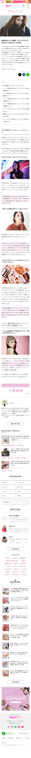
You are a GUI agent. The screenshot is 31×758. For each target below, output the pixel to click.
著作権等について (20, 738)
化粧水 (7, 571)
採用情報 (27, 738)
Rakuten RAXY (8, 6)
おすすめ (15, 558)
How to (4, 69)
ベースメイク (20, 482)
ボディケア (20, 487)
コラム (3, 496)
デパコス (23, 571)
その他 (19, 496)
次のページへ (15, 385)
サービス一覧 (4, 745)
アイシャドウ (20, 445)
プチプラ (16, 569)
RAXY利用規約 (9, 721)
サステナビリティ (21, 745)
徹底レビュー (8, 563)
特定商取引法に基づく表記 (14, 723)
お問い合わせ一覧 (12, 745)
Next (27, 393)
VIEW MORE (15, 549)
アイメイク (9, 67)
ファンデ (7, 574)
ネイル (19, 491)
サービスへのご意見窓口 (19, 721)
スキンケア (4, 482)
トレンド (10, 69)
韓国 (15, 563)
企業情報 (4, 738)
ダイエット (15, 571)
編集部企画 (22, 558)
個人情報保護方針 (11, 738)
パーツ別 (18, 458)
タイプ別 (23, 458)
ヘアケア (4, 491)
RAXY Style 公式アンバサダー (8, 445)
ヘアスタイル (22, 566)
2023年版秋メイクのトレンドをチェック (13, 85)
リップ (14, 566)
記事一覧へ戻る (15, 424)
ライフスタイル (15, 574)
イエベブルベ (11, 458)
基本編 (23, 561)
